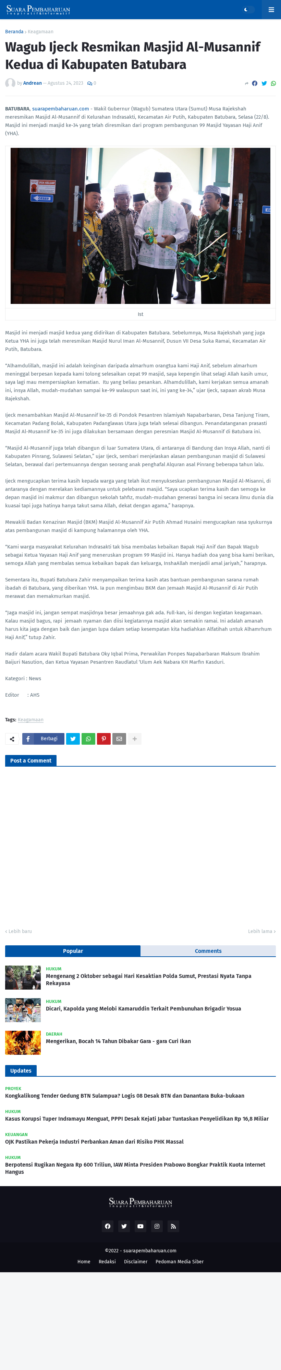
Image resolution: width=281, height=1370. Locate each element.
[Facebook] (254, 83)
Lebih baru (20, 931)
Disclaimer (135, 1262)
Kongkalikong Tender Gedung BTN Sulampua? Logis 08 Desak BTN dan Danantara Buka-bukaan (124, 1096)
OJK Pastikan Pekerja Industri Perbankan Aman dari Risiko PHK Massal (94, 1141)
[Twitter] (264, 83)
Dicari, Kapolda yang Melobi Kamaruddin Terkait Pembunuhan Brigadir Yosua (143, 1008)
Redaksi (107, 1262)
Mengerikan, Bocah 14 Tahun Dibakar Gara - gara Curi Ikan (118, 1041)
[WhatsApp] (273, 83)
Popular (73, 951)
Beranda (14, 31)
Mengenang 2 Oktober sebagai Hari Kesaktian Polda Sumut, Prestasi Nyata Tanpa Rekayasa (149, 980)
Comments (208, 951)
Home (83, 1262)
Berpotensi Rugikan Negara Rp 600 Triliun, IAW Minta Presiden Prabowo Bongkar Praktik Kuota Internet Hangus (135, 1168)
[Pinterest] (104, 739)
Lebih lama (260, 931)
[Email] (119, 739)
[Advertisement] (140, 1320)
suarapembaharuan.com (60, 109)
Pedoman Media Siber (180, 1262)
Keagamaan (40, 31)
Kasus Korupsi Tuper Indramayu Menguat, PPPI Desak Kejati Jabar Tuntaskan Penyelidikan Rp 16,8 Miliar (137, 1118)
